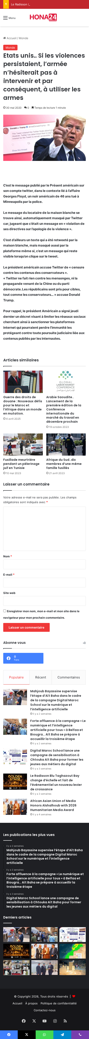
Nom (7, 556)
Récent (40, 677)
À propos (31, 1003)
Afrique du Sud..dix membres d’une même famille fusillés (64, 464)
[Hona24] (44, 17)
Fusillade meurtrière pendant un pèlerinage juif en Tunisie (21, 464)
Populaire (16, 677)
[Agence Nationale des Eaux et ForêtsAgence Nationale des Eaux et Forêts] (72, 951)
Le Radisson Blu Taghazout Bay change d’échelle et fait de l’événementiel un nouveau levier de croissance (56, 782)
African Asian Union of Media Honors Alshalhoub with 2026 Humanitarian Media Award (53, 805)
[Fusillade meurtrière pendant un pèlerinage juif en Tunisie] (23, 444)
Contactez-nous (45, 1010)
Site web (9, 593)
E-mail (8, 574)
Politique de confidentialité (59, 1003)
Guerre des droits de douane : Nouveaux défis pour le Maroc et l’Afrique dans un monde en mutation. (22, 405)
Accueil (11, 38)
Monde (23, 38)
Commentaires (68, 677)
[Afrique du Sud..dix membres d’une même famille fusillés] (66, 444)
